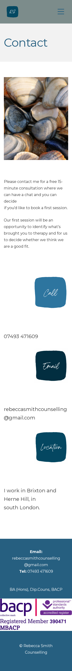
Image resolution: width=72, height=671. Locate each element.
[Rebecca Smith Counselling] (12, 11)
